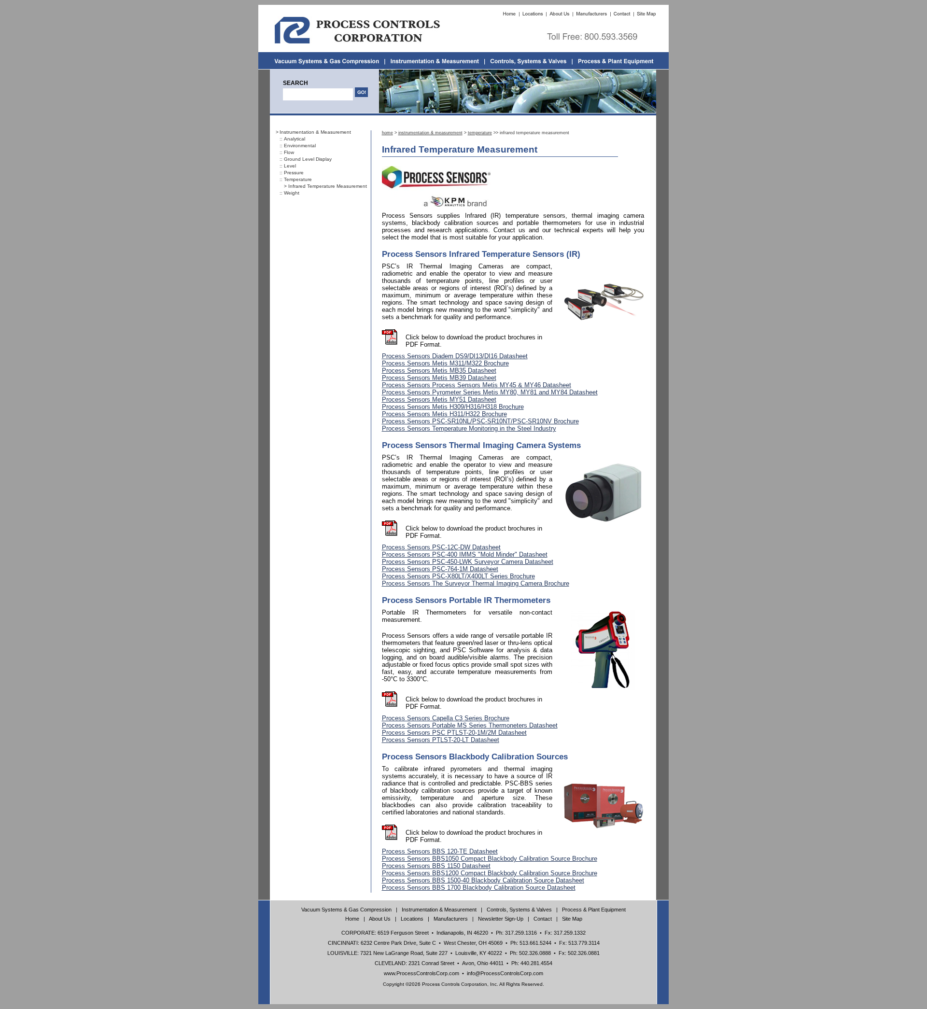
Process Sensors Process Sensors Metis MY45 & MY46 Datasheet (476, 385)
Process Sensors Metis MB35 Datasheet (439, 370)
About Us (380, 919)
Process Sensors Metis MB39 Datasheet (439, 377)
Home (352, 919)
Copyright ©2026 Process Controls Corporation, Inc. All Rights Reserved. (463, 984)
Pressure (294, 172)
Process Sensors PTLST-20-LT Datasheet (440, 739)
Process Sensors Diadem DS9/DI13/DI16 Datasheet (455, 356)
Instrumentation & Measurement (315, 132)
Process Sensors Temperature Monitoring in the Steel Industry (469, 428)
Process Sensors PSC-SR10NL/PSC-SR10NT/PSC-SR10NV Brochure (480, 421)
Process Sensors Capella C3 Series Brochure (445, 718)
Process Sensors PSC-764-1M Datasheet (440, 569)
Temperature (298, 179)
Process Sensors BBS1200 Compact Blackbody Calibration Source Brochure (489, 873)
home (387, 132)
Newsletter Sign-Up (500, 919)
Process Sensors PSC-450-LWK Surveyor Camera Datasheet (467, 561)
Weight (291, 193)
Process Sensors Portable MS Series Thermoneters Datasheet (470, 725)
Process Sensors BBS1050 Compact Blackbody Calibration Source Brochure (489, 858)
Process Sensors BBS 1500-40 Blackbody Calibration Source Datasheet (483, 880)
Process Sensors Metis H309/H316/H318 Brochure (453, 406)
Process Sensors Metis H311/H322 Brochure (444, 414)
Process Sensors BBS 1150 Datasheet (436, 865)
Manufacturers (451, 919)
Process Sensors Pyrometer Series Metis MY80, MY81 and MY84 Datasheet (490, 392)
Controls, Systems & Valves (519, 909)
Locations (412, 919)
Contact (543, 919)
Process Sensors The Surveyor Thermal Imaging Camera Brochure (475, 583)
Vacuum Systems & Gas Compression (346, 909)
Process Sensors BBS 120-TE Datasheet (440, 851)
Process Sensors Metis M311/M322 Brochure (445, 363)
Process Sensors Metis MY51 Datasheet (439, 399)
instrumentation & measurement (430, 132)
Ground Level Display (308, 159)
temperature (480, 132)
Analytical (294, 138)
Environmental (300, 145)
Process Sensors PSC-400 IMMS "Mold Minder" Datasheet (465, 554)
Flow (289, 152)
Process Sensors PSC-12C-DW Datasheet (441, 547)
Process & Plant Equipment (594, 909)
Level (290, 165)
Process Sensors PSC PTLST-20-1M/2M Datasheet (454, 732)
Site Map (572, 919)
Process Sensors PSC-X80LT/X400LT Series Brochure (458, 576)
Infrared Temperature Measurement (327, 186)
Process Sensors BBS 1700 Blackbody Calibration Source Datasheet (479, 887)
